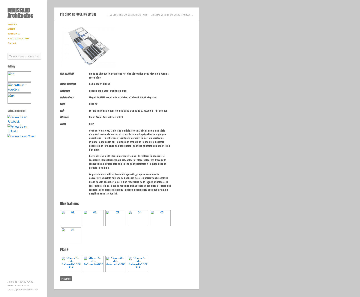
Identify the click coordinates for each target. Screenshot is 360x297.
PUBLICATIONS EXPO (18, 38)
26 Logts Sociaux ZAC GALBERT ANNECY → (172, 15)
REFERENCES (14, 33)
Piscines (66, 278)
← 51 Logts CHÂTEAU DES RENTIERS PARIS (127, 15)
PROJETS (12, 24)
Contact (12, 43)
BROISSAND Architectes (20, 12)
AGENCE (11, 29)
